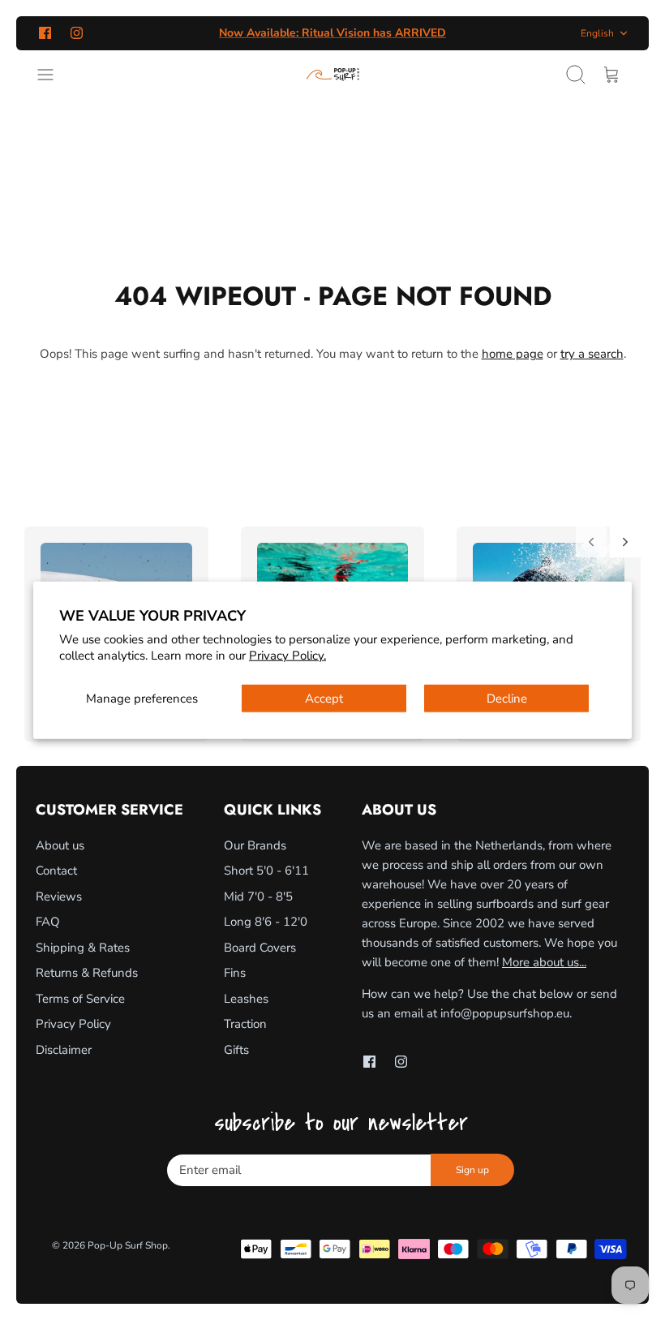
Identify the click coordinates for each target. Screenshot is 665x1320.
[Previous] (591, 542)
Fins (235, 973)
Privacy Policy (73, 1024)
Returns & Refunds (87, 973)
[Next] (625, 542)
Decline (507, 698)
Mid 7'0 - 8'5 (258, 896)
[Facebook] (45, 33)
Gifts (236, 1050)
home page (512, 354)
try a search (592, 354)
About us (60, 845)
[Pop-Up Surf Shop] (333, 74)
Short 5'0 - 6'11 (266, 870)
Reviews (59, 896)
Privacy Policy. (287, 655)
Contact (56, 870)
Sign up (472, 1169)
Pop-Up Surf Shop (128, 1245)
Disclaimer (64, 1050)
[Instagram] (76, 33)
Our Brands (255, 845)
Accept (324, 698)
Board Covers (260, 947)
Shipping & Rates (83, 947)
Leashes (246, 999)
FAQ (48, 922)
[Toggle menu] (53, 74)
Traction (245, 1024)
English (597, 33)
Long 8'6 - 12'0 (265, 922)
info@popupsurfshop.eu (504, 1013)
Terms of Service (80, 999)
